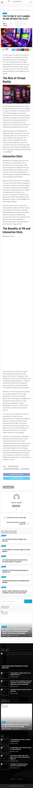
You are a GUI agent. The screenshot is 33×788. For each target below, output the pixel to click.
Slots (4, 626)
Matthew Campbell (5, 24)
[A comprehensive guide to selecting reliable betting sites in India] (16, 717)
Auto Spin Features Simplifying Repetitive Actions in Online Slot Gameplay (14, 561)
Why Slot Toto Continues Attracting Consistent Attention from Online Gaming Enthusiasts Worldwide (15, 631)
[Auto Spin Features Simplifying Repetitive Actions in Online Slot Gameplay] (5, 758)
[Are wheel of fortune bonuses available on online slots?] (5, 766)
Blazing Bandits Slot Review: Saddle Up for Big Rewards (16, 550)
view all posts (16, 505)
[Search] (30, 2)
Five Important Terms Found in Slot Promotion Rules (20, 673)
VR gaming (18, 25)
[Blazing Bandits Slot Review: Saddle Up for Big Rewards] (5, 750)
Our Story (20, 779)
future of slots (20, 22)
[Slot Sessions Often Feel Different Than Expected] (5, 742)
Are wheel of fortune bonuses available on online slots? (15, 571)
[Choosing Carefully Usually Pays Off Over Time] (5, 692)
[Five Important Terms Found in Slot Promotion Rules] (5, 675)
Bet (3, 722)
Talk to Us (13, 779)
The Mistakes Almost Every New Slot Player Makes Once (15, 667)
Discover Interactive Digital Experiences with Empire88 (16, 581)
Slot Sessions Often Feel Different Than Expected (14, 540)
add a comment (8, 487)
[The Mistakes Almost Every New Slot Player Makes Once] (16, 661)
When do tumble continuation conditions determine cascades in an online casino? (14, 592)
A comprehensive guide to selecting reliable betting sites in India (15, 726)
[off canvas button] (2, 2)
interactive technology (20, 23)
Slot (5, 13)
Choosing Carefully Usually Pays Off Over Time (20, 690)
